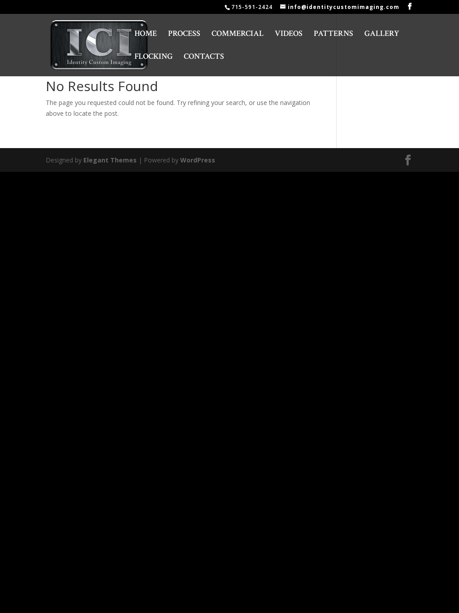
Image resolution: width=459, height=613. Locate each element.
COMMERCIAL (238, 35)
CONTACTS (204, 57)
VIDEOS (289, 35)
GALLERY (381, 35)
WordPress (197, 160)
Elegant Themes (110, 160)
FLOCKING (153, 57)
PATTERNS (333, 35)
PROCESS (184, 35)
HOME (145, 35)
